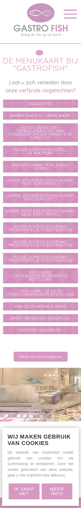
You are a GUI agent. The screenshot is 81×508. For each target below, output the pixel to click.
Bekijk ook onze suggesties (40, 356)
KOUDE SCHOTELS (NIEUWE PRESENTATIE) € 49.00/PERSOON (40, 258)
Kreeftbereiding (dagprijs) (40, 318)
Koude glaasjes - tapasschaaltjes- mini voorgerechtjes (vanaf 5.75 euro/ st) (40, 133)
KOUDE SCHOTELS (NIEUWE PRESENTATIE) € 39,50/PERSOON (40, 228)
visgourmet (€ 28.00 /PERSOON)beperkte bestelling (40, 292)
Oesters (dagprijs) (40, 330)
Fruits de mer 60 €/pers (40, 306)
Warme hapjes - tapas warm (40, 115)
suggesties (40, 103)
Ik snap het (24, 491)
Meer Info (57, 491)
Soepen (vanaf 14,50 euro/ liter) (40, 166)
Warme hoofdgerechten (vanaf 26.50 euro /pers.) (40, 212)
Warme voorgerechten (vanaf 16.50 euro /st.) (40, 197)
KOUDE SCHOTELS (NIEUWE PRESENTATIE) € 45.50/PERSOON (40, 243)
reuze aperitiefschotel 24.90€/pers (40, 151)
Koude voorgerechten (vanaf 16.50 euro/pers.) (41, 182)
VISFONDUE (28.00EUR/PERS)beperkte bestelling (40, 276)
